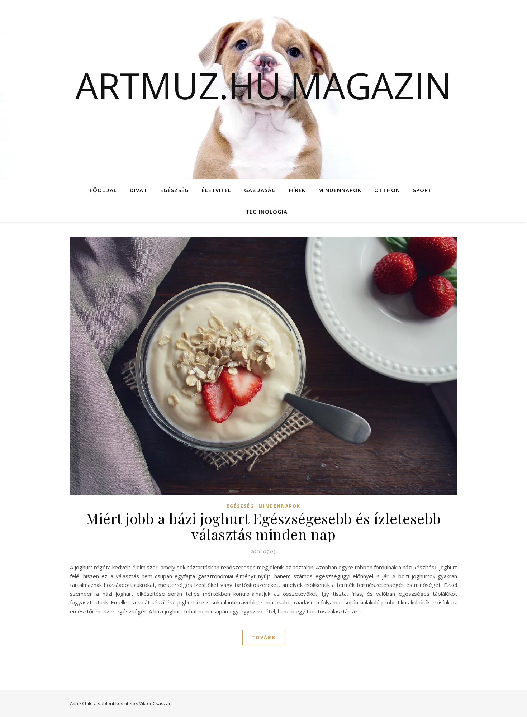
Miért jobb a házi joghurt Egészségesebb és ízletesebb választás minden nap (263, 526)
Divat (138, 190)
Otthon (387, 190)
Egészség (174, 190)
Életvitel (216, 190)
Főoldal (103, 190)
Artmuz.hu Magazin (263, 85)
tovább (264, 637)
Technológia (267, 211)
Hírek (297, 190)
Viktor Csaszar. (155, 703)
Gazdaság (260, 190)
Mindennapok (339, 190)
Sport (422, 190)
